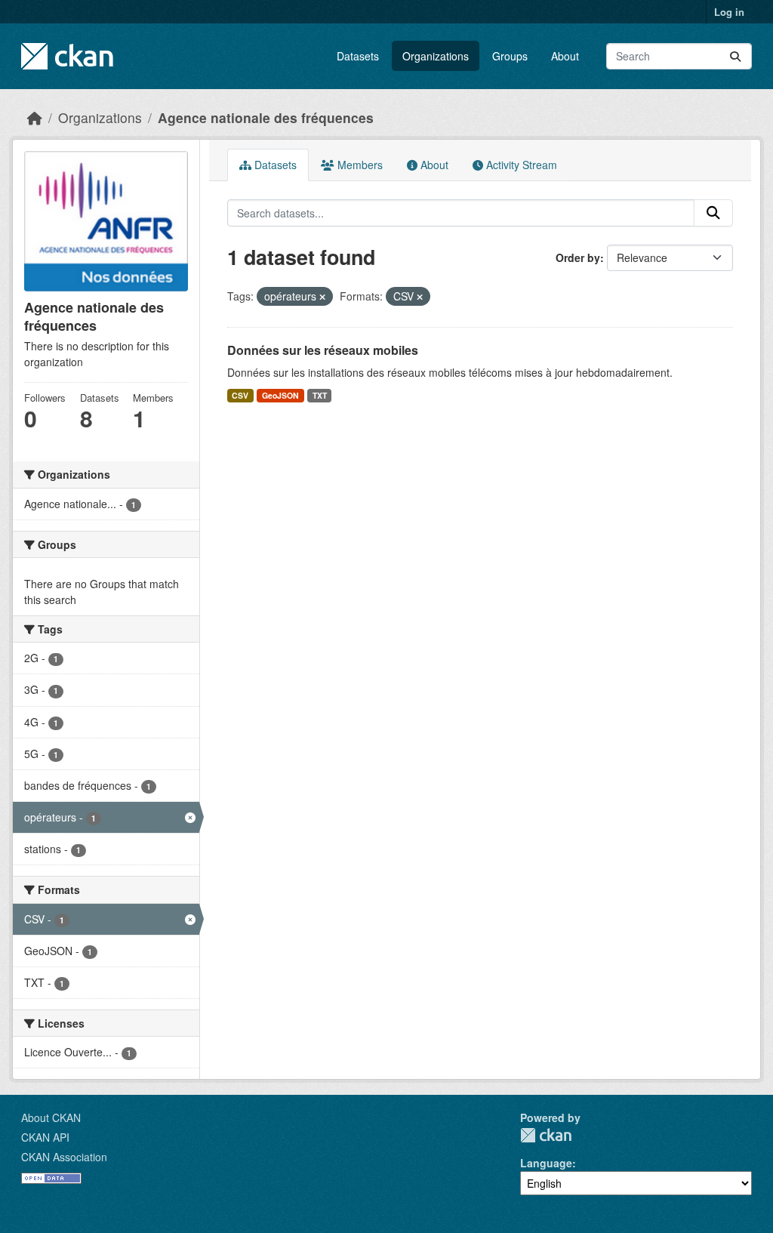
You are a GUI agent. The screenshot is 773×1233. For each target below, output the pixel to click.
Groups (510, 55)
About (565, 55)
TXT (320, 395)
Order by (578, 257)
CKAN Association (64, 1156)
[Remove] (322, 297)
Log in (729, 12)
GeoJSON (280, 395)
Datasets (358, 55)
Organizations (435, 55)
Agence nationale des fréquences (266, 117)
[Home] (34, 117)
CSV (240, 395)
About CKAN (51, 1117)
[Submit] (735, 56)
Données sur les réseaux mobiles (322, 350)
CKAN (545, 1135)
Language (546, 1162)
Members (358, 164)
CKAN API (45, 1137)
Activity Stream (520, 164)
